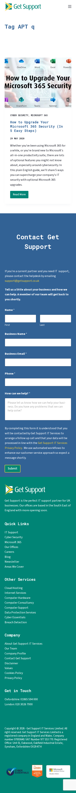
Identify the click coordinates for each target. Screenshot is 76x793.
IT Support (11, 532)
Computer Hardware (17, 598)
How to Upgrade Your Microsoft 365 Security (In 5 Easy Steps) (36, 126)
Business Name (16, 334)
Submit (12, 468)
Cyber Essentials (15, 617)
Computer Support (16, 608)
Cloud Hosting (14, 588)
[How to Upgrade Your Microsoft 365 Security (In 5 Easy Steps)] (38, 83)
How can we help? (17, 393)
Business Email (16, 354)
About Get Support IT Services (23, 644)
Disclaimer (11, 663)
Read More (20, 195)
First (7, 325)
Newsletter (12, 562)
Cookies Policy (14, 673)
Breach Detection (16, 622)
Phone (10, 373)
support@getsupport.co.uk (22, 281)
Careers (9, 552)
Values (9, 668)
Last (42, 325)
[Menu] (69, 6)
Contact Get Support (18, 658)
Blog (8, 557)
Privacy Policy (13, 678)
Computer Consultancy (19, 603)
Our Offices (11, 547)
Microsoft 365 (39, 115)
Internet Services (15, 593)
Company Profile (15, 653)
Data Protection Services (20, 612)
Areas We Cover (14, 567)
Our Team (11, 648)
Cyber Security (19, 115)
